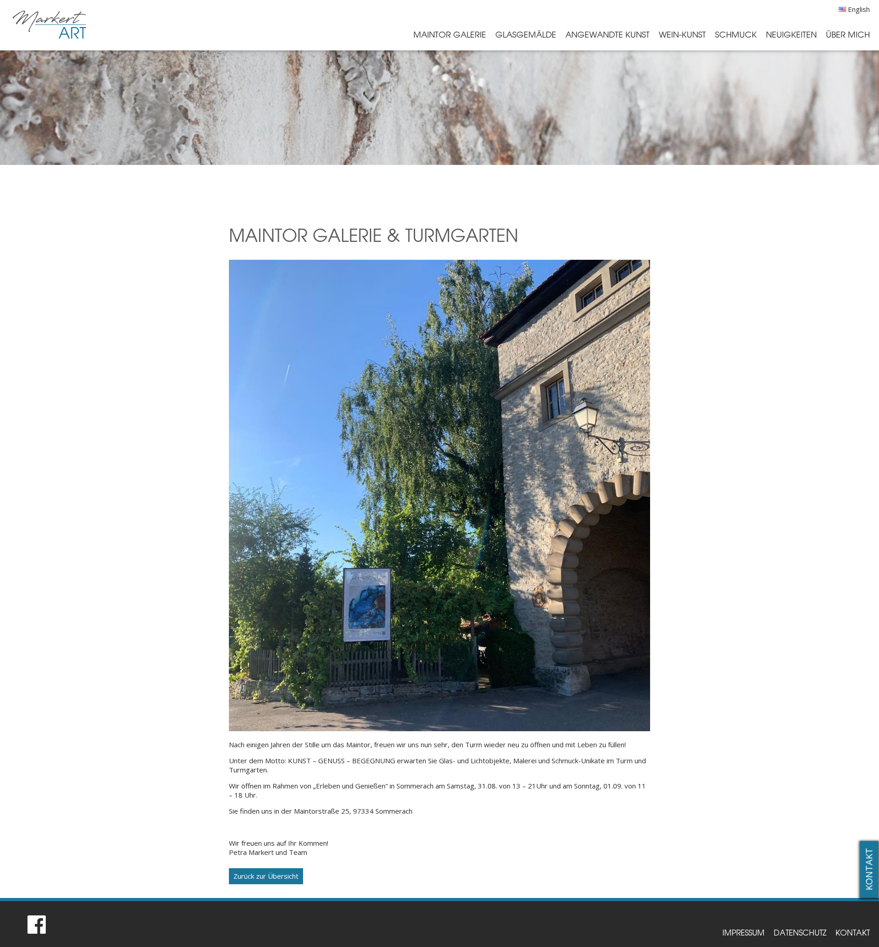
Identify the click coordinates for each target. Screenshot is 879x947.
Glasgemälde (525, 34)
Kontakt (869, 869)
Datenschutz (800, 932)
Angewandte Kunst (607, 34)
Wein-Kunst (682, 34)
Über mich (848, 34)
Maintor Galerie (449, 34)
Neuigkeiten (791, 34)
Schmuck (736, 34)
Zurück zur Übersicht (265, 876)
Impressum (743, 932)
